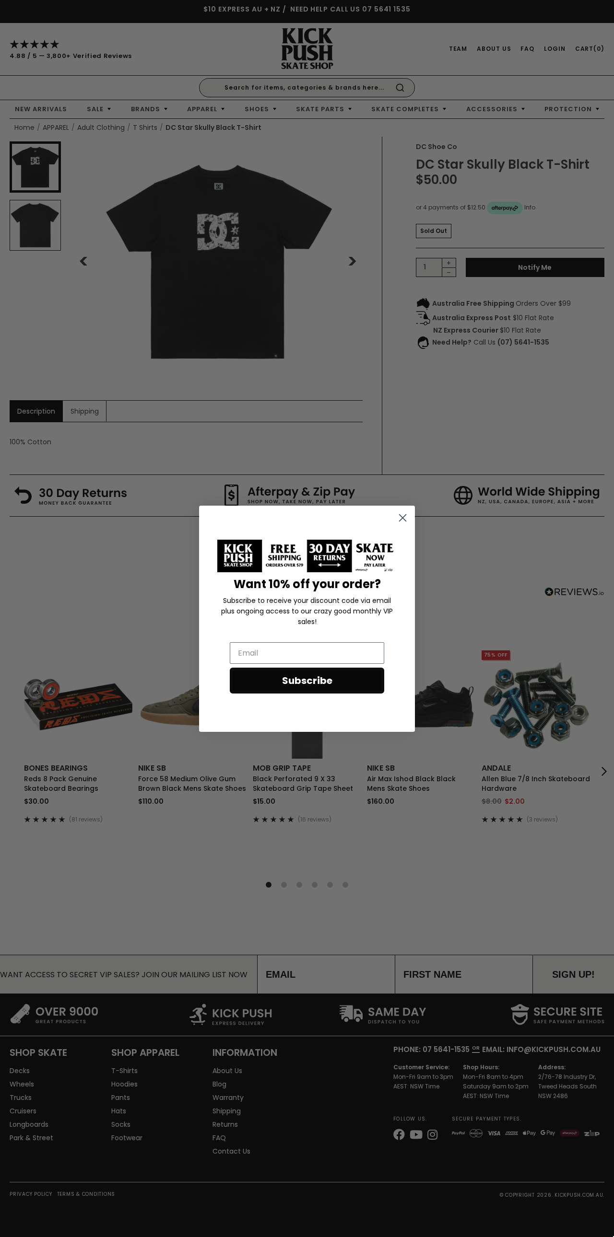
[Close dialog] (402, 517)
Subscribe (307, 680)
